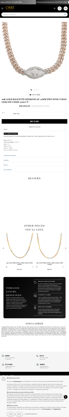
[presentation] (3, 248)
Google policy (57, 409)
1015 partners (17, 381)
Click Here (53, 2)
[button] (66, 397)
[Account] (55, 8)
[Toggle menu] (2, 8)
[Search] (65, 14)
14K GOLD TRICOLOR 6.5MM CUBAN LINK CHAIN (49, 263)
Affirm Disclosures (63, 2)
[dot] (31, 89)
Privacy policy (46, 409)
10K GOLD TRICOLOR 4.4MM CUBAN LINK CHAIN (19, 263)
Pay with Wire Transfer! (40, 106)
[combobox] (34, 14)
